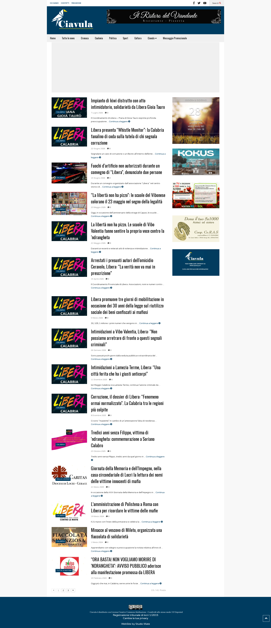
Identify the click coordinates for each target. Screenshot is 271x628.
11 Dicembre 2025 (99, 380)
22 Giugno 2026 (98, 149)
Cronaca (85, 38)
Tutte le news (68, 38)
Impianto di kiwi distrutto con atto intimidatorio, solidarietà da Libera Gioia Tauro (128, 103)
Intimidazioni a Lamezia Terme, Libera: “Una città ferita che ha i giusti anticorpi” (125, 370)
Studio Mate (143, 623)
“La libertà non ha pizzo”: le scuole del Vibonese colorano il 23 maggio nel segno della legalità (128, 198)
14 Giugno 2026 (98, 178)
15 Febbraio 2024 (99, 578)
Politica (113, 38)
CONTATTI (65, 3)
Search (215, 3)
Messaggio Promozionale (175, 38)
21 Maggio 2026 (98, 243)
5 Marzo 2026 (97, 318)
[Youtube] (204, 3)
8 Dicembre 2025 (98, 415)
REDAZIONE (76, 3)
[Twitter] (199, 3)
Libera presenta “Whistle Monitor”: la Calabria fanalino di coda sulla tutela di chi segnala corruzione (127, 136)
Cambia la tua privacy (135, 618)
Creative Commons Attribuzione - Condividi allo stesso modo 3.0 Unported (151, 612)
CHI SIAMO (54, 3)
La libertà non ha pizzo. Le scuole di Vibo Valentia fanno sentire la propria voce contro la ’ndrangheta (127, 230)
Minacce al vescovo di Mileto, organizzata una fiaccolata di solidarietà (126, 533)
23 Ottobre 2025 (98, 451)
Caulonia (99, 38)
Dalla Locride (63, 479)
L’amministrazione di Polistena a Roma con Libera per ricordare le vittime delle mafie (124, 507)
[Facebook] (194, 3)
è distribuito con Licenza (136, 612)
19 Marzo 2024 (97, 516)
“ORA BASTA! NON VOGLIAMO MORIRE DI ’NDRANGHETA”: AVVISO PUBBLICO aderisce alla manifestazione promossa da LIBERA (126, 565)
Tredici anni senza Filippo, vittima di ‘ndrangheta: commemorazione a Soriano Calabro (122, 439)
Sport (125, 38)
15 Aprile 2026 (97, 279)
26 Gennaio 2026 (98, 350)
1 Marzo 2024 (97, 542)
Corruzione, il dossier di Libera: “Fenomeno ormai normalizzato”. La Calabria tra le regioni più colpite (127, 403)
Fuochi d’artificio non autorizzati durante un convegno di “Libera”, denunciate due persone (126, 168)
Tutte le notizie (64, 570)
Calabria (61, 112)
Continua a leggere (118, 121)
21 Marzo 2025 (97, 487)
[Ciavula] (73, 20)
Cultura (137, 38)
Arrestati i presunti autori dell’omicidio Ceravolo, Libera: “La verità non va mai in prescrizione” (123, 266)
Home (53, 38)
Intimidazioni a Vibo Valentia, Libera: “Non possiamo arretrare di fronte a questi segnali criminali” (126, 338)
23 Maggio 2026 (98, 207)
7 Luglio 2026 (97, 113)
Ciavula (151, 38)
